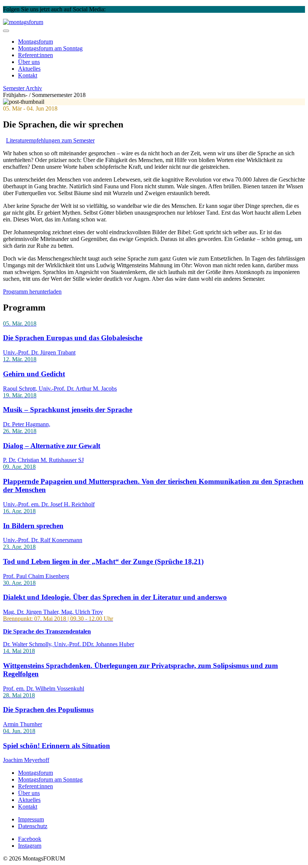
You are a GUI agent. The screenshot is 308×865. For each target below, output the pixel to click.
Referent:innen (35, 55)
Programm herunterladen (32, 291)
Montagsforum (35, 41)
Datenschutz (32, 826)
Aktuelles (29, 68)
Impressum (31, 819)
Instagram (118, 9)
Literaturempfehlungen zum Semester (50, 140)
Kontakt (27, 75)
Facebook (143, 9)
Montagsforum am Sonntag (50, 779)
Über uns (29, 62)
